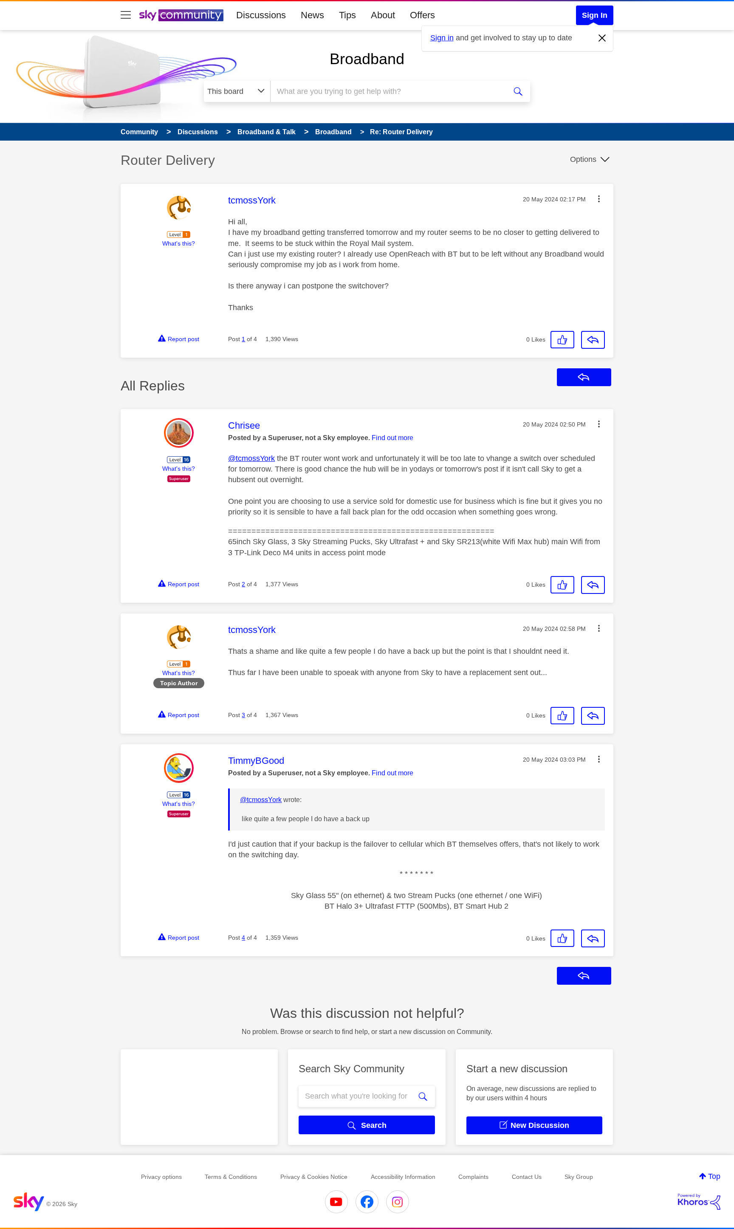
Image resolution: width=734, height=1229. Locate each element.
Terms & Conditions (231, 1176)
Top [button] (714, 1176)
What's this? (178, 243)
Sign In (594, 15)
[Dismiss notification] (602, 38)
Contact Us (527, 1176)
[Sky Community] (181, 15)
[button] (599, 199)
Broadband (367, 59)
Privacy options (161, 1176)
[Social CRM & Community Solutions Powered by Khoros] (699, 1202)
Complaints (473, 1176)
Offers (422, 15)
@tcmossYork (251, 458)
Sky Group (579, 1176)
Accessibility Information (403, 1176)
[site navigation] (126, 15)
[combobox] (387, 91)
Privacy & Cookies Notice (313, 1176)
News (312, 15)
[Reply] (593, 340)
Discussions (261, 15)
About (383, 15)
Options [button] (583, 159)
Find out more (392, 437)
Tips (347, 15)
